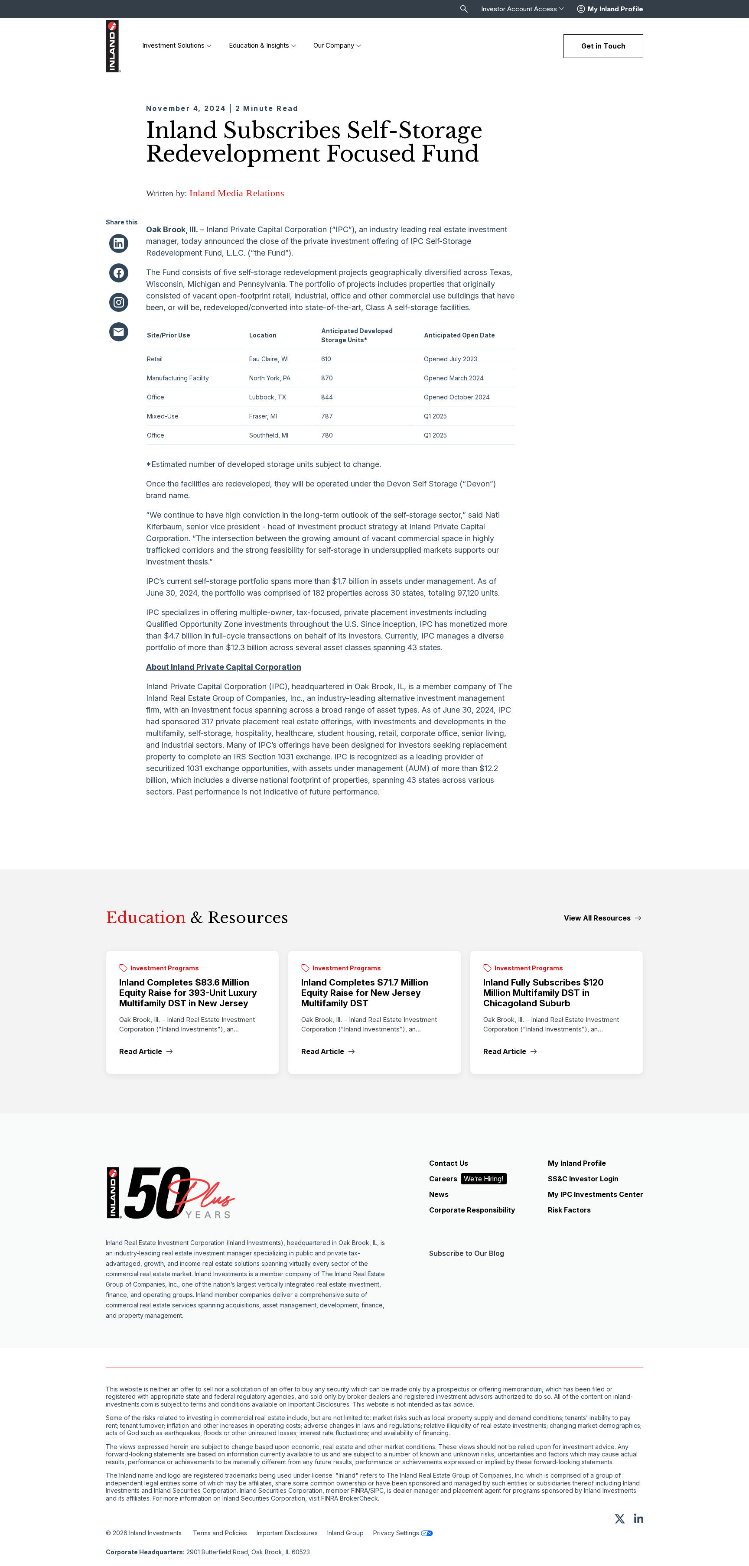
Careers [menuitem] (466, 1178)
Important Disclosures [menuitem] (287, 1533)
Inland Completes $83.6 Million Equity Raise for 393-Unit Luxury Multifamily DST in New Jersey (188, 992)
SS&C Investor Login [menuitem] (583, 1178)
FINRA (359, 1490)
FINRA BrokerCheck (349, 1498)
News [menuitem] (439, 1194)
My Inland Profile (615, 9)
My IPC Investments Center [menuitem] (595, 1194)
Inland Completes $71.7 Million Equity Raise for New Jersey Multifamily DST (364, 992)
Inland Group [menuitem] (345, 1533)
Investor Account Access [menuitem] (519, 9)
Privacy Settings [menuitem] (396, 1533)
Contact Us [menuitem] (448, 1163)
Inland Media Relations (236, 193)
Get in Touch (603, 46)
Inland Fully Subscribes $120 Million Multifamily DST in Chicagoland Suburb (543, 992)
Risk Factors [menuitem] (569, 1210)
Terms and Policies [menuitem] (220, 1533)
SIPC (377, 1490)
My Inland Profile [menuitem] (577, 1163)
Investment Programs (164, 968)
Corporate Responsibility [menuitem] (472, 1210)
